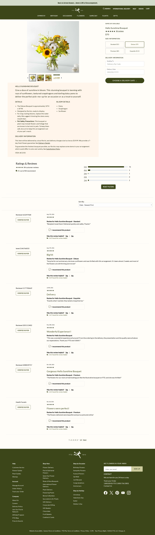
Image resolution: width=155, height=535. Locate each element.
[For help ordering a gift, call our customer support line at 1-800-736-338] (77, 10)
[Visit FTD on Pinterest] (118, 493)
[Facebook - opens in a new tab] (106, 493)
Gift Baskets (47, 508)
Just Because (77, 480)
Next (84, 440)
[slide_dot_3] (56, 77)
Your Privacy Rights (101, 531)
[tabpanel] (53, 47)
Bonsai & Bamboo (49, 496)
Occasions (67, 16)
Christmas (76, 495)
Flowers (80, 16)
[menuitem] (41, 16)
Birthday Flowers (79, 467)
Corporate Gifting (49, 505)
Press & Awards (17, 521)
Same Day (93, 16)
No (72, 236)
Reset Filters (108, 187)
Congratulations (78, 483)
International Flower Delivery (50, 485)
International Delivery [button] (121, 9)
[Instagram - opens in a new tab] (129, 493)
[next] (61, 77)
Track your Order (18, 491)
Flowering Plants (48, 493)
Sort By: (81, 202)
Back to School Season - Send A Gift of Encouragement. (78, 3)
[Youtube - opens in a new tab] (124, 493)
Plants (105, 16)
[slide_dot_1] (40, 77)
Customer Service (18, 467)
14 (81, 440)
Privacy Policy (85, 531)
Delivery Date (111, 69)
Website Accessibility (36, 531)
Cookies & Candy (48, 517)
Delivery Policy (17, 506)
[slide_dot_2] (48, 77)
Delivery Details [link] (44, 143)
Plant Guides (16, 474)
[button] (107, 9)
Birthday (54, 16)
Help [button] (134, 9)
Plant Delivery (47, 490)
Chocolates (46, 511)
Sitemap (15, 477)
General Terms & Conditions (52, 531)
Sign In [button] (141, 9)
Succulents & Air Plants (50, 499)
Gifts (115, 16)
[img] (53, 47)
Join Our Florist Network (17, 511)
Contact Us (108, 486)
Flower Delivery (48, 467)
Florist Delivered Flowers (48, 472)
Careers (15, 503)
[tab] (53, 47)
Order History (17, 488)
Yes (66, 236)
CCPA (92, 531)
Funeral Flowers (78, 474)
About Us (15, 500)
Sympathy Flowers (79, 470)
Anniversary (77, 486)
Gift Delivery (47, 502)
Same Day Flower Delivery (48, 477)
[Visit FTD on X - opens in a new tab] (112, 493)
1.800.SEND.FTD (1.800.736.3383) (116, 483)
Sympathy (41, 16)
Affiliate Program (18, 515)
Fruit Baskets (47, 514)
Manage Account (18, 485)
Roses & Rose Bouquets (50, 481)
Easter (75, 501)
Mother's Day (77, 504)
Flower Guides (17, 470)
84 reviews (120, 31)
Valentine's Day (78, 498)
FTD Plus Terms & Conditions (71, 531)
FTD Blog (15, 518)
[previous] (28, 77)
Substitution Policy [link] (53, 149)
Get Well (76, 477)
